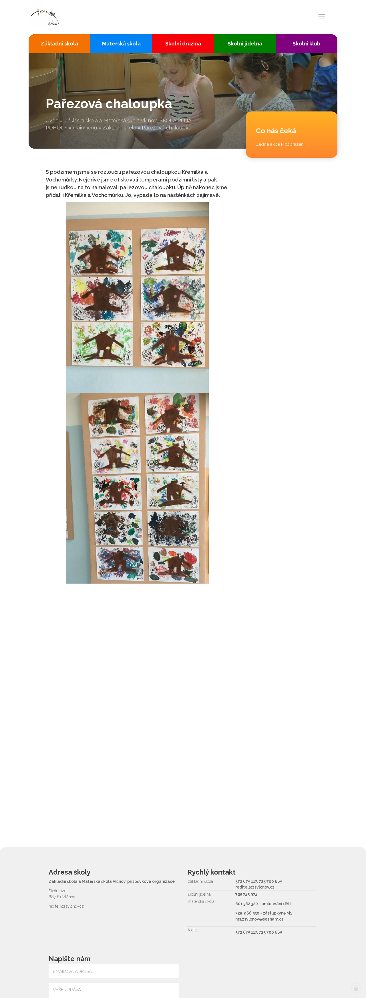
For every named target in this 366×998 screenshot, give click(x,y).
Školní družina (183, 44)
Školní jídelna (245, 44)
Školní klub (307, 44)
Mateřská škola (121, 44)
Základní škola (119, 128)
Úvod (52, 120)
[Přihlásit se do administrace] (356, 988)
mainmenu (85, 128)
